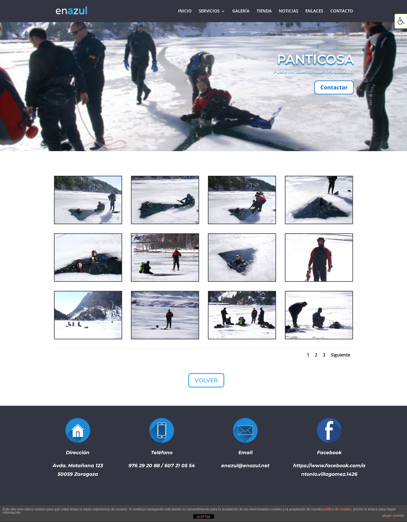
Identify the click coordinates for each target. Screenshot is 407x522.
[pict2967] (88, 279)
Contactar (334, 87)
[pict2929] (165, 337)
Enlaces (314, 11)
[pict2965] (318, 222)
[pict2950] (165, 279)
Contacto (341, 11)
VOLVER (206, 380)
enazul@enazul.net (245, 465)
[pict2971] (241, 222)
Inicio (185, 11)
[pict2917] (318, 337)
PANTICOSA (315, 59)
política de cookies (337, 509)
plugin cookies (393, 516)
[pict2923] (241, 337)
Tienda (264, 11)
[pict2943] (318, 279)
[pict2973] (165, 222)
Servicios (209, 11)
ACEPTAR (203, 516)
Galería (240, 11)
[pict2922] (88, 337)
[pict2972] (88, 222)
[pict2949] (241, 279)
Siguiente (340, 355)
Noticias (288, 11)
